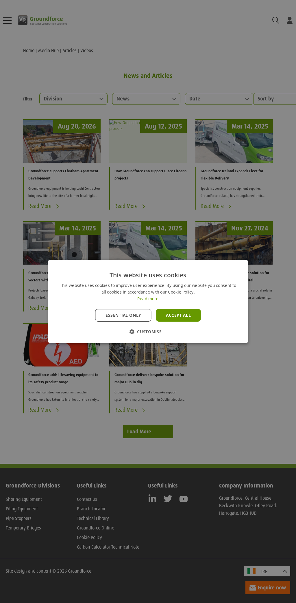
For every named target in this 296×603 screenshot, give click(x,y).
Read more (147, 299)
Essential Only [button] (123, 315)
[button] (148, 331)
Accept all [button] (178, 315)
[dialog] (148, 301)
